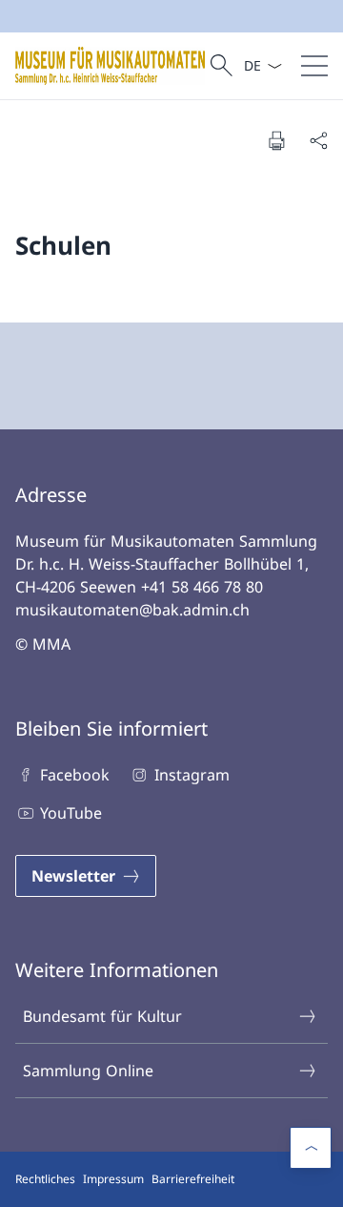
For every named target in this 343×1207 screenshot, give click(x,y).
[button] (311, 1148)
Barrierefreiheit (192, 1179)
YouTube (71, 812)
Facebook (75, 774)
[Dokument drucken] (276, 140)
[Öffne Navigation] (314, 66)
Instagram (191, 774)
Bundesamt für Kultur (102, 1016)
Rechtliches (45, 1179)
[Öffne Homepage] (110, 66)
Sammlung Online (88, 1070)
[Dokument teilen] (318, 140)
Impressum (113, 1179)
